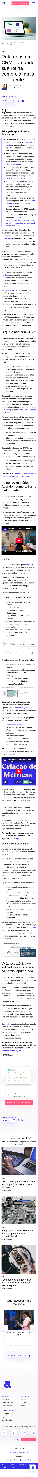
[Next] (32, 1328)
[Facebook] (4, 1432)
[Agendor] (4, 3)
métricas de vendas (14, 165)
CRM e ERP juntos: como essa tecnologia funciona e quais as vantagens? (18, 1184)
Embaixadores (7, 1406)
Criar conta (27, 1439)
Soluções (24, 1399)
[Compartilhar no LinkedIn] (22, 100)
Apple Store (13, 1460)
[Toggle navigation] (33, 3)
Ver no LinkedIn (14, 88)
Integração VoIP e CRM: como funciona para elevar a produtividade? (18, 1233)
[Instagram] (23, 1432)
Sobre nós (5, 1399)
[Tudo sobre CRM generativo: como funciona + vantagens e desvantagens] (19, 1260)
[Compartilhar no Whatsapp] (5, 1468)
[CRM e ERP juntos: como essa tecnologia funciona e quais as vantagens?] (19, 1162)
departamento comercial (15, 178)
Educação (5, 1414)
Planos (23, 1406)
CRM (3, 52)
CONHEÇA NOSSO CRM (20, 3)
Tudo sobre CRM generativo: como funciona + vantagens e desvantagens (17, 1282)
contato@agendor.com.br (19, 1452)
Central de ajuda (7, 1420)
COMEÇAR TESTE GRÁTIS (17, 1102)
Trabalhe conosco (8, 1403)
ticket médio (25, 190)
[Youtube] (33, 1432)
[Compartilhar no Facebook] (18, 100)
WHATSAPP (7, 100)
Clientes (23, 1403)
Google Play (26, 1460)
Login (13, 1439)
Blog (3, 1417)
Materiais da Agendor (17, 1356)
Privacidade (22, 1464)
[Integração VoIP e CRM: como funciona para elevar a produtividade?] (19, 1211)
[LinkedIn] (14, 1432)
